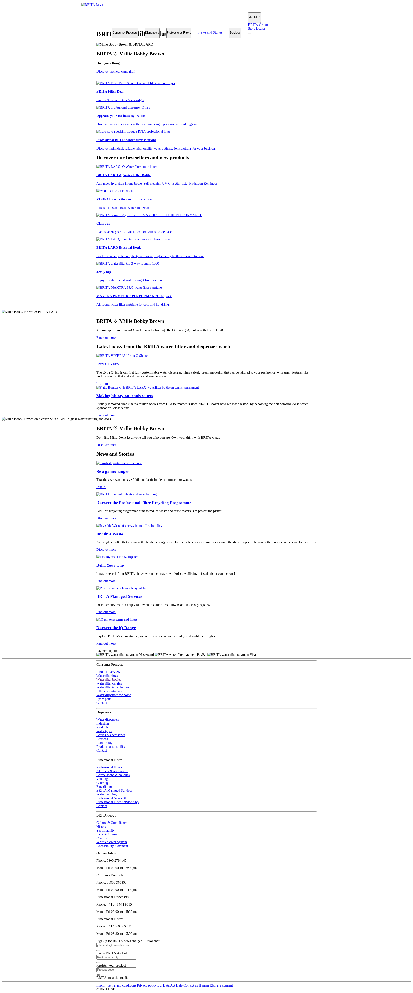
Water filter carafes (109, 683)
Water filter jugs (107, 675)
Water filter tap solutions (112, 687)
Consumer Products (125, 32)
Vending (102, 779)
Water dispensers (107, 719)
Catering (102, 783)
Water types (104, 731)
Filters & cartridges (109, 691)
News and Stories (210, 32)
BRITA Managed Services (114, 790)
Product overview (108, 672)
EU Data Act (166, 985)
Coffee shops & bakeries (113, 775)
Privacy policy (147, 985)
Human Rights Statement (216, 985)
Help (179, 985)
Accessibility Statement (112, 846)
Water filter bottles (108, 679)
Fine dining (104, 786)
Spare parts (103, 699)
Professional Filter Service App (117, 802)
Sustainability (105, 830)
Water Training (106, 794)
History (101, 826)
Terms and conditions (122, 985)
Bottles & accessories (110, 735)
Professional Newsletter (112, 798)
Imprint (101, 985)
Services (235, 32)
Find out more (106, 337)
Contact (101, 703)
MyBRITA (254, 17)
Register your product (111, 965)
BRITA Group (258, 24)
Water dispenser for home (113, 695)
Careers (101, 838)
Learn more (104, 383)
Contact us (191, 985)
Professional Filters (179, 32)
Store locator (256, 28)
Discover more (106, 445)
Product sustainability (110, 746)
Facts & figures (106, 834)
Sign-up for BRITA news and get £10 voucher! (128, 941)
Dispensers (152, 32)
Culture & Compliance (111, 822)
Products (102, 727)
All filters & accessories (112, 771)
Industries (102, 723)
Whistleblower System (111, 842)
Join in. (101, 487)
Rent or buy (104, 743)
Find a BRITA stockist (111, 953)
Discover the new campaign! (115, 71)
